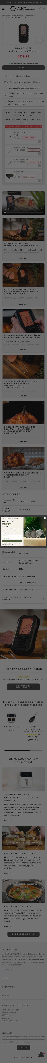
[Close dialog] (45, 518)
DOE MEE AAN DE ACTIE (12, 541)
